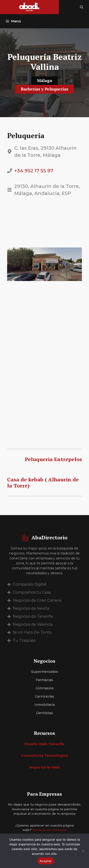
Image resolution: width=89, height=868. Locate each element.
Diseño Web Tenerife (44, 744)
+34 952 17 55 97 (33, 171)
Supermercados (44, 672)
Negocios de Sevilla (31, 608)
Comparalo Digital (30, 584)
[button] (81, 7)
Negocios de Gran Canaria (37, 600)
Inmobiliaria (44, 705)
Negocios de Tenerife (33, 616)
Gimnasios (45, 688)
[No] (83, 850)
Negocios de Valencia (33, 624)
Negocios (44, 661)
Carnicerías (44, 696)
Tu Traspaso (24, 640)
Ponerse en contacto (50, 830)
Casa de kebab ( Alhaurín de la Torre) (43, 482)
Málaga (44, 80)
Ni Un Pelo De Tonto (32, 632)
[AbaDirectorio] (29, 7)
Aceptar (46, 861)
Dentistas (44, 713)
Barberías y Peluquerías (44, 89)
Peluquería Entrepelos (53, 459)
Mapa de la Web (44, 767)
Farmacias (44, 680)
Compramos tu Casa (32, 592)
